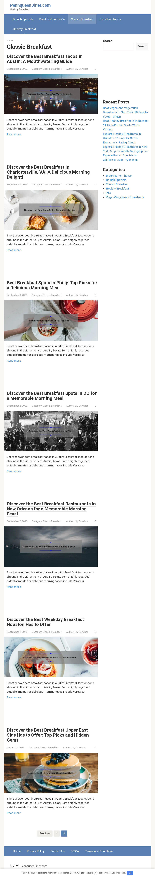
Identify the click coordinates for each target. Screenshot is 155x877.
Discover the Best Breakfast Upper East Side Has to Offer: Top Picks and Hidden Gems (48, 735)
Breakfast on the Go (52, 19)
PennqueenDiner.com (30, 5)
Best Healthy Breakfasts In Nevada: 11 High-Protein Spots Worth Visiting (125, 125)
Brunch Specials (23, 19)
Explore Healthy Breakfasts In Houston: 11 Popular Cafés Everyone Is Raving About (122, 138)
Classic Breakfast (82, 19)
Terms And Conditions (99, 851)
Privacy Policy (35, 851)
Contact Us (57, 851)
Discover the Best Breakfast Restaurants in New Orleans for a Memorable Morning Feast (51, 508)
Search (107, 41)
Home (17, 851)
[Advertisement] (62, 152)
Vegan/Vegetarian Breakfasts (125, 197)
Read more (14, 134)
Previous (44, 833)
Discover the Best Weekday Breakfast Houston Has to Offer (45, 622)
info (108, 193)
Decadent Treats (110, 19)
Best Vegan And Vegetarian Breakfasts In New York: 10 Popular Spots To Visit (125, 112)
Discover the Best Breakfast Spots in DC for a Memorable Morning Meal (52, 396)
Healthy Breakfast (24, 29)
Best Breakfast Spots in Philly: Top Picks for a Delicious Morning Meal (52, 285)
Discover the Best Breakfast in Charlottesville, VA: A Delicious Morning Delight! (48, 172)
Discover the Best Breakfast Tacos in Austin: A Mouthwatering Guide (45, 59)
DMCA (75, 851)
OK (130, 873)
